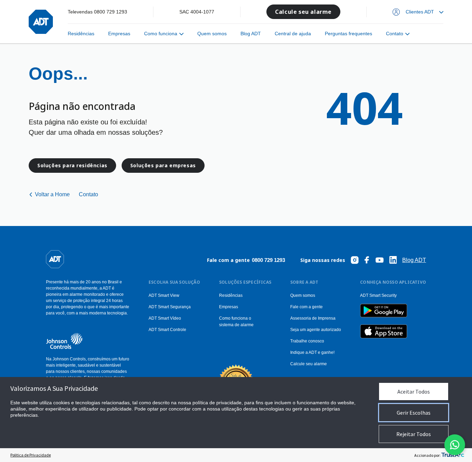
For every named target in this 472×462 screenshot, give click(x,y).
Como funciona (160, 33)
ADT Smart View (164, 295)
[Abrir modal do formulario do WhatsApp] (454, 444)
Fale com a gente (306, 306)
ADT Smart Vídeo (165, 318)
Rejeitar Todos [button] (413, 434)
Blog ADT (250, 33)
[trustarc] (453, 455)
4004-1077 (202, 12)
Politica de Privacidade (30, 455)
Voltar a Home (52, 194)
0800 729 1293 (110, 12)
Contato (394, 33)
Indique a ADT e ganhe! (312, 352)
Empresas (119, 33)
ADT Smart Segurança (170, 306)
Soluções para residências (72, 165)
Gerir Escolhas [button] (414, 412)
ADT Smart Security (378, 295)
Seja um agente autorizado (315, 329)
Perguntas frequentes (348, 33)
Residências (81, 33)
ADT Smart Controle (167, 329)
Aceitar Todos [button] (413, 391)
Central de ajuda (293, 33)
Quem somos (212, 33)
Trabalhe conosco (307, 341)
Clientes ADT (420, 12)
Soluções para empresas (163, 165)
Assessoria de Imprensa (313, 318)
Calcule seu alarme (303, 12)
